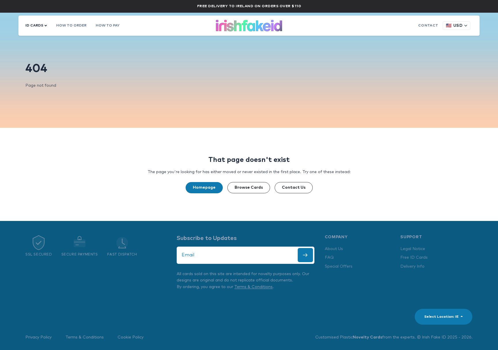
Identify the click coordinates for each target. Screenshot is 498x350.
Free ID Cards (414, 258)
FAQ (329, 258)
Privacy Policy (38, 337)
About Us (334, 249)
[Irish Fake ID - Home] (249, 25)
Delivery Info (412, 266)
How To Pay (108, 25)
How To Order (71, 25)
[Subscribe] (305, 255)
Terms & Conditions (253, 287)
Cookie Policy (131, 337)
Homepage (204, 188)
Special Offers (338, 266)
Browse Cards (249, 188)
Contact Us (293, 188)
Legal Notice (412, 249)
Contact (428, 25)
